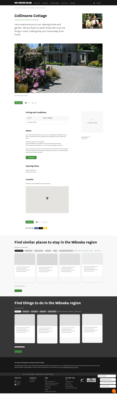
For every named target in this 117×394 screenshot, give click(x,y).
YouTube (18, 384)
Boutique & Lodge (39, 250)
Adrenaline (18, 311)
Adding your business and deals (52, 383)
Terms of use (47, 386)
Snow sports (26, 311)
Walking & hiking (52, 311)
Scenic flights (34, 311)
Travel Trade (68, 383)
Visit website (19, 102)
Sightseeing (42, 311)
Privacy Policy (48, 388)
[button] (37, 3)
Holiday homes (28, 250)
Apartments (48, 250)
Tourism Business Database (71, 388)
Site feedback (32, 379)
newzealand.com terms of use (70, 367)
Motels (55, 250)
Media (66, 379)
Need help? (32, 381)
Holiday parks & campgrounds (66, 250)
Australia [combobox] (99, 3)
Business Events (68, 384)
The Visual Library (69, 381)
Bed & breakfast (19, 250)
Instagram (18, 381)
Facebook (18, 383)
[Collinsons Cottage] (92, 21)
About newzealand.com (50, 381)
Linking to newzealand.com (51, 384)
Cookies (46, 389)
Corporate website (69, 386)
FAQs (46, 379)
